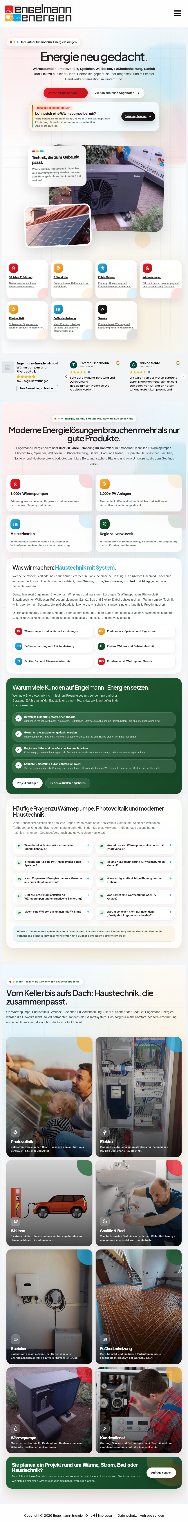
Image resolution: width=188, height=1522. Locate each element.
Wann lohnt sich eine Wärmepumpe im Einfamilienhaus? (53, 846)
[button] (183, 376)
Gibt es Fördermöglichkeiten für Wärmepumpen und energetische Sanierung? (53, 896)
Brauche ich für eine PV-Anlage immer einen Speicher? (53, 863)
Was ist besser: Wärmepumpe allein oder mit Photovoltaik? (136, 846)
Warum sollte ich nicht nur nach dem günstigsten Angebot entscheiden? (136, 913)
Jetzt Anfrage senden (63, 93)
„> (132, 1148)
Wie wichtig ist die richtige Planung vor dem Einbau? (136, 880)
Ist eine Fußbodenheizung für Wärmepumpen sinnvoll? (136, 863)
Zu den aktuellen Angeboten (114, 93)
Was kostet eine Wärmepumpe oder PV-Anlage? (136, 896)
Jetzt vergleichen (136, 116)
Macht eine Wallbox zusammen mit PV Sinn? (53, 912)
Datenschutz (127, 1515)
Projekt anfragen (27, 782)
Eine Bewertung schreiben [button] (37, 388)
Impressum (106, 1515)
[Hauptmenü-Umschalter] (177, 13)
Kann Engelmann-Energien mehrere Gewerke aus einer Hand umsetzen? (53, 880)
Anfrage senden (161, 1472)
